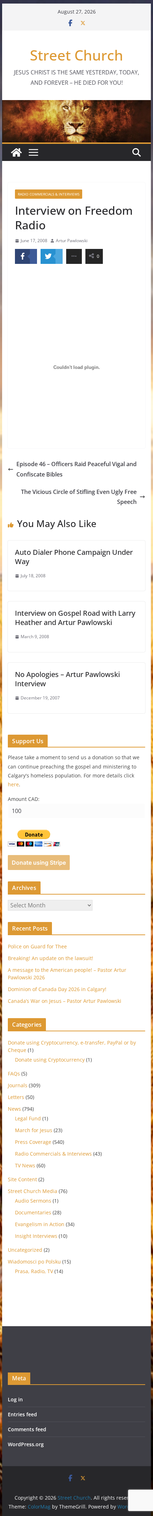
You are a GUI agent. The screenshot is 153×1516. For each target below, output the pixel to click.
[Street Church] (16, 152)
